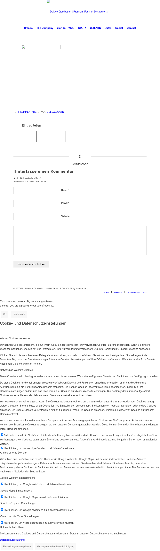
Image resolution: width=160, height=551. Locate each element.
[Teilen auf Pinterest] (58, 136)
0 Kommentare (27, 111)
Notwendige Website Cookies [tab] (16, 370)
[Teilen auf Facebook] (29, 136)
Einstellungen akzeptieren (17, 546)
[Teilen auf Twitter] (44, 136)
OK (4, 314)
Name (65, 190)
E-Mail (65, 203)
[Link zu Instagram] (138, 288)
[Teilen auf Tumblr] (87, 136)
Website (65, 215)
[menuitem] (28, 28)
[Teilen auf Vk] (102, 136)
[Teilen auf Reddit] (116, 136)
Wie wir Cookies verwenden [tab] (15, 338)
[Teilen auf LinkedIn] (73, 136)
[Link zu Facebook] (132, 288)
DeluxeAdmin (55, 111)
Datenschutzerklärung (12, 539)
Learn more (19, 314)
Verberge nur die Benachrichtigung (55, 546)
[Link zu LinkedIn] (144, 288)
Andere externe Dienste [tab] (13, 452)
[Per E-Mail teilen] (131, 136)
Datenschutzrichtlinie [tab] (12, 527)
